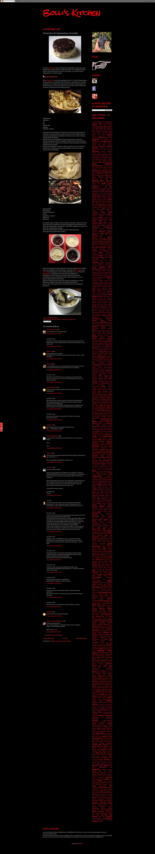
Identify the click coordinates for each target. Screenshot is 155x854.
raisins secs (104, 655)
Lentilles (94, 489)
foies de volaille (99, 353)
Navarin (100, 549)
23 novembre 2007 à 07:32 (54, 606)
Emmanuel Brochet (101, 314)
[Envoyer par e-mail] (44, 321)
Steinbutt (102, 743)
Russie (100, 684)
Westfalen (94, 806)
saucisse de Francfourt (105, 704)
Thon (98, 764)
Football (100, 354)
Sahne (98, 686)
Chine (105, 241)
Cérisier (105, 223)
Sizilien (108, 731)
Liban (98, 492)
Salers (110, 694)
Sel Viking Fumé (99, 726)
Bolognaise (109, 188)
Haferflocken (95, 397)
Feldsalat (94, 336)
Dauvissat (94, 293)
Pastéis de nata (103, 582)
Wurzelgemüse (108, 811)
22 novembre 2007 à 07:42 (53, 346)
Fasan (104, 333)
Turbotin (98, 782)
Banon (93, 159)
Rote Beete (102, 680)
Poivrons (95, 631)
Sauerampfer (102, 707)
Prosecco (101, 644)
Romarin (94, 676)
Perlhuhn (109, 598)
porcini (101, 636)
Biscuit (110, 175)
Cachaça (104, 207)
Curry (93, 290)
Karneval (110, 444)
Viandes (94, 791)
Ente (110, 315)
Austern (110, 152)
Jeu (97, 431)
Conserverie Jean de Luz (99, 265)
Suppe (98, 749)
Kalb (99, 439)
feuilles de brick (103, 340)
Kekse (105, 446)
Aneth (106, 138)
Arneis (104, 144)
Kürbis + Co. (108, 460)
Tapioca (94, 754)
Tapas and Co (101, 753)
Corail (99, 269)
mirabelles (95, 532)
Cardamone (109, 215)
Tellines (106, 757)
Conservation (108, 264)
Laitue (105, 473)
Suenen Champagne (103, 747)
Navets (105, 549)
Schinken (101, 715)
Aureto (105, 152)
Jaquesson (101, 426)
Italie (93, 418)
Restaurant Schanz (107, 662)
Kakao (110, 437)
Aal (111, 121)
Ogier (93, 559)
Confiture (95, 262)
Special (94, 738)
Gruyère (99, 392)
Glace (105, 380)
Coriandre (104, 269)
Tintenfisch (102, 767)
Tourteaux (95, 775)
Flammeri (94, 346)
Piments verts (100, 619)
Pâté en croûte (107, 586)
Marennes (106, 509)
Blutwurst (109, 182)
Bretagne (109, 198)
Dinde (102, 296)
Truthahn (109, 781)
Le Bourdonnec (103, 481)
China (101, 241)
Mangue (101, 506)
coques (94, 267)
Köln (110, 452)
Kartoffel (95, 446)
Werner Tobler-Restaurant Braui (102, 805)
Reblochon (104, 660)
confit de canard (106, 260)
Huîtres (105, 411)
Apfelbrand (99, 141)
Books (93, 190)
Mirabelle (109, 530)
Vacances (98, 784)
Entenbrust (95, 317)
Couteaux (100, 280)
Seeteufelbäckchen (96, 725)
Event (94, 330)
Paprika (109, 574)
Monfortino (100, 535)
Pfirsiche (109, 608)
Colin (93, 257)
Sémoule (104, 728)
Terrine (106, 759)
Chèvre (109, 238)
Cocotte (106, 255)
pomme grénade (97, 632)
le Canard (109, 481)
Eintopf (107, 310)
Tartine (110, 756)
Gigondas (105, 375)
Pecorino (105, 594)
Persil (100, 600)
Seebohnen (103, 722)
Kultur (104, 459)
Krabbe (98, 457)
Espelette (95, 327)
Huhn (100, 410)
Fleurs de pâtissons (103, 348)
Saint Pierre (98, 689)
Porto (110, 636)
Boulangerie (109, 191)
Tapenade (109, 753)
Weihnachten (95, 800)
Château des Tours (106, 234)
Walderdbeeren (101, 798)
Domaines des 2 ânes (98, 304)
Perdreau (109, 597)
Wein (101, 800)
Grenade (110, 388)
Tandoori (110, 751)
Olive (110, 561)
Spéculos (104, 738)
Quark (97, 648)
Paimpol (110, 569)
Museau (94, 548)
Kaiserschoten (103, 437)
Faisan (104, 331)
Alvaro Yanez (101, 134)
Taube (101, 757)
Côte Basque (104, 272)
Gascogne (105, 369)
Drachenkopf (100, 306)
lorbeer (94, 498)
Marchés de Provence (97, 509)
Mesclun (110, 522)
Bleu (107, 180)
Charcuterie (109, 228)
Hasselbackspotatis (104, 404)
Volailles (94, 797)
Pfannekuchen (101, 606)
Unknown (49, 351)
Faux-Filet (109, 333)
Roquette (101, 676)
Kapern (109, 443)
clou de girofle (104, 254)
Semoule (98, 728)
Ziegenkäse (104, 815)
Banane (110, 157)
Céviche (94, 225)
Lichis (107, 492)
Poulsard (94, 640)
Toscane (110, 772)
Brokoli (103, 201)
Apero (110, 139)
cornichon (98, 270)
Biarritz (103, 173)
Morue (99, 540)
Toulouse (99, 774)
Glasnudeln (101, 381)
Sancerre (103, 697)
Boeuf (104, 183)
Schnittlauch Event (98, 717)
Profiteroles (95, 644)
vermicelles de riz (97, 789)
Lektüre (94, 487)
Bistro (100, 177)
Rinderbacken (95, 668)
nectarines (100, 551)
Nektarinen (106, 551)
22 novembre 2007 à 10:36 (53, 508)
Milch (104, 529)
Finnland (94, 344)
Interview (97, 416)
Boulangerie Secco (97, 193)
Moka (93, 533)
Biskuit (94, 177)
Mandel (94, 505)
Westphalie (102, 806)
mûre (103, 546)
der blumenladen (102, 294)
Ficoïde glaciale (101, 341)
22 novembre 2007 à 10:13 (53, 495)
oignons (103, 559)
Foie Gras (103, 351)
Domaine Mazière (96, 302)
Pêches (110, 592)
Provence (109, 644)
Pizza (94, 626)
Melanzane (94, 519)
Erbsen (110, 320)
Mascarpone (96, 516)
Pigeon (103, 614)
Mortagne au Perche (107, 538)
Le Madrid (94, 482)
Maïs (106, 501)
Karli (106, 444)
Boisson (102, 185)
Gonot (98, 383)
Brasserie (100, 196)
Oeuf (110, 558)
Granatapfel (95, 386)
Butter (105, 205)
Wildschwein (95, 808)
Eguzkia (110, 309)
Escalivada (105, 325)
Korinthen (95, 455)
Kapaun (103, 443)
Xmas (93, 813)
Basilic (94, 164)
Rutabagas (109, 684)
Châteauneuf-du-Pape (97, 236)
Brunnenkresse (100, 204)
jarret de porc (96, 428)
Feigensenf (100, 335)
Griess (103, 389)
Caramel (94, 215)
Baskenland (96, 166)
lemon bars (100, 487)
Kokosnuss (106, 452)
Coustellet (94, 280)
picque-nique (95, 613)
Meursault (105, 525)
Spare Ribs (98, 736)
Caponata (104, 214)
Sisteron (103, 731)
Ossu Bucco (95, 567)
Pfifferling (94, 608)
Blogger (80, 843)
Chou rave (94, 246)
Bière (96, 175)
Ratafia (104, 657)
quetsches (106, 648)
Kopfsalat (103, 454)
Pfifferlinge (102, 608)
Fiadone (94, 341)
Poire (110, 626)
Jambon (94, 421)
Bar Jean (101, 159)
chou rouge (100, 246)
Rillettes (105, 667)
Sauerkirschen (95, 709)
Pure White (109, 647)
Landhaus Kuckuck (102, 474)
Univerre (110, 782)
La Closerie (109, 463)
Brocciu (94, 201)
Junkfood (107, 434)
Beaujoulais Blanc (107, 169)
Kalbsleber (94, 441)
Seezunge (105, 725)
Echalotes (104, 307)
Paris (99, 575)
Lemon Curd (108, 487)
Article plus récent (48, 638)
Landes (94, 474)
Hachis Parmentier (102, 396)
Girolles (110, 378)
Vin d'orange (106, 791)
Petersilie (106, 602)
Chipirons (109, 241)
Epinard (94, 320)
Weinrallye (95, 802)
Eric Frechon (103, 323)
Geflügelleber (108, 370)
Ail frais (97, 128)
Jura (111, 434)
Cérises (100, 223)
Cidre (100, 251)
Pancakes (94, 574)
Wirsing (110, 808)
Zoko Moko (102, 816)
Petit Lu (99, 603)
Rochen (99, 675)
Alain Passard (99, 129)
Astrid (56, 629)
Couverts (106, 280)
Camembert (95, 212)
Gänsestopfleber (108, 367)
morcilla (110, 537)
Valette (110, 784)
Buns (96, 205)
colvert (106, 257)
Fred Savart (95, 359)
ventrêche (94, 787)
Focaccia (110, 349)
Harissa (107, 402)
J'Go (105, 418)
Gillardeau (100, 376)
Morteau (94, 540)
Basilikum (108, 164)
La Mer (107, 469)
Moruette (103, 540)
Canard (103, 212)
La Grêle (98, 469)
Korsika (102, 455)
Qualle (93, 648)
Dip (105, 296)
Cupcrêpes (103, 288)
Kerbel (110, 446)
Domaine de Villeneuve (105, 298)
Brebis (99, 198)
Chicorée (94, 241)
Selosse (110, 726)
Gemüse (97, 372)
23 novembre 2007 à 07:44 (54, 616)
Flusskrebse (104, 349)
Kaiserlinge (95, 437)
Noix (102, 554)
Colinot (97, 257)
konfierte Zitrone (96, 454)
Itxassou (101, 418)
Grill (106, 389)
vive (107, 795)
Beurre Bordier (96, 173)
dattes (104, 291)
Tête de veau (102, 761)
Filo (100, 343)
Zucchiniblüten (107, 818)
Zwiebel (95, 821)
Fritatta (101, 361)
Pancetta (99, 574)
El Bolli (98, 312)
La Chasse (103, 463)
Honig (102, 408)
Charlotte (110, 230)
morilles (94, 538)
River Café (100, 672)
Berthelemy (109, 170)
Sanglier (94, 699)
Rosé (111, 676)
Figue (106, 341)
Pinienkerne (103, 621)
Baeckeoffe (94, 157)
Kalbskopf (109, 439)
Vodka (110, 795)
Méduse (102, 517)
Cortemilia (109, 270)
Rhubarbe (95, 665)
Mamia (104, 503)
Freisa (93, 361)
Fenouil (94, 338)
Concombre (95, 259)
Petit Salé (105, 603)
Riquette (103, 670)
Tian (111, 765)
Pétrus (93, 606)
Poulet (106, 639)
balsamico (105, 157)
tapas (93, 753)
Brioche (110, 199)
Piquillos (94, 622)
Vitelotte (102, 795)
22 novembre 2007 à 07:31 (53, 334)
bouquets (103, 194)
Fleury (110, 348)
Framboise (102, 358)
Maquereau (109, 506)
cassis (107, 219)
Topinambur (72, 319)
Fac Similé (98, 331)
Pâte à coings (99, 586)
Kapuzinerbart (95, 444)
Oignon (98, 559)
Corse (104, 270)
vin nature (97, 792)
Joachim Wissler (103, 431)
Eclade (93, 309)
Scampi (100, 712)
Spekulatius (109, 738)
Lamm (110, 473)
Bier (93, 175)
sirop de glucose (96, 731)
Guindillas (100, 394)
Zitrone (95, 816)
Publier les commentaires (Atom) (61, 641)
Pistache (100, 624)
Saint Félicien (104, 686)
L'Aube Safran (102, 462)
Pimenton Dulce (96, 618)
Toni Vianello (107, 771)
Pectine (110, 594)
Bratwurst (106, 196)
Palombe (110, 571)
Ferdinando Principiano (105, 338)
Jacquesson (109, 418)
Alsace (93, 134)
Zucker (93, 819)
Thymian (106, 765)
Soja (105, 733)
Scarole (110, 712)
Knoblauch (109, 451)
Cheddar (110, 236)
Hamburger (109, 397)
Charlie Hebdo (102, 230)
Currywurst (99, 289)
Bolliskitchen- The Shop (99, 188)
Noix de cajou (108, 554)
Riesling (94, 667)
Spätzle (110, 736)
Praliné (110, 640)
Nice (95, 553)
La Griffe (103, 469)
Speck (99, 738)
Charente (94, 230)
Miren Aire (100, 532)
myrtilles (103, 548)
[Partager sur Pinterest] (50, 321)
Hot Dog (107, 408)
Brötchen (98, 202)
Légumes (99, 484)
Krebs (100, 459)
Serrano (99, 730)
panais (110, 572)
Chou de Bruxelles (101, 244)
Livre (107, 497)
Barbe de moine (96, 160)
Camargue (109, 210)
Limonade (94, 495)
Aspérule (102, 148)
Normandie (105, 556)
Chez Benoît (100, 239)
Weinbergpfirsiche (107, 800)
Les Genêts (107, 489)
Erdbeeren (103, 322)
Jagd (93, 420)
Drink (105, 306)
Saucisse (95, 704)
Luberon (110, 498)
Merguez (100, 521)
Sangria (99, 699)
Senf (108, 728)
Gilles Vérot (108, 377)
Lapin (100, 478)
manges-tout (102, 505)
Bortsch (98, 190)
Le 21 (97, 481)
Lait (101, 473)
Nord (100, 556)
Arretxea (110, 144)
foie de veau (95, 351)
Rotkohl (94, 681)
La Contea (95, 465)
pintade (110, 621)
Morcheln (103, 537)
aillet (101, 128)
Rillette (99, 667)
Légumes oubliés (97, 486)
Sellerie (105, 726)
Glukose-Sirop (108, 381)
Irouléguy (103, 416)
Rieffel (110, 665)
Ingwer (107, 415)
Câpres (109, 214)
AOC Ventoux (104, 139)
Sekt (93, 726)
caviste (110, 220)
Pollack (105, 631)
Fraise (99, 356)
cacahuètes (95, 207)
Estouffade (103, 328)
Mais (103, 501)
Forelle (105, 354)
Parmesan (109, 577)
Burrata (100, 206)
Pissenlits (94, 624)
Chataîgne (102, 231)
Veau (110, 786)
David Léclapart (102, 293)
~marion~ (49, 467)
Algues (103, 133)
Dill (99, 296)
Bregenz (104, 198)
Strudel (94, 746)
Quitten (98, 652)
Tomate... (96, 769)
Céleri (100, 222)
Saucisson (94, 707)
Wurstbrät (101, 811)
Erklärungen (47, 273)
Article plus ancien (81, 638)
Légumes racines (107, 486)
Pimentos (104, 618)
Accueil (65, 638)
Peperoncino (95, 597)
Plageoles (98, 626)
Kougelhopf (109, 455)
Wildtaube (103, 808)
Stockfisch (105, 744)
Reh (111, 660)
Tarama (98, 754)
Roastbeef (98, 673)
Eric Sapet (94, 325)
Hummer (110, 411)
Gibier (100, 375)
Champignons (108, 227)
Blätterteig (109, 177)
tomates (104, 769)
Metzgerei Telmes (97, 525)
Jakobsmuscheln (106, 420)
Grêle (99, 388)
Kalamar (94, 439)
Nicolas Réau (106, 553)
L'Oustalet (108, 462)
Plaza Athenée (105, 626)
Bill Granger (101, 175)
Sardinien (99, 702)
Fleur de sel (101, 346)
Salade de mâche (106, 691)
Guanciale (104, 392)
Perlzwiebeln (95, 600)
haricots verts (100, 402)
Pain (93, 571)
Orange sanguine (101, 564)
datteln (99, 291)
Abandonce (95, 123)
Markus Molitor (108, 511)
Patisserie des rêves (97, 590)
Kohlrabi (101, 452)
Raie (111, 654)
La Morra (100, 471)
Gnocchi (94, 383)
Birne (106, 175)
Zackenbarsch (103, 813)
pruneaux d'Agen (96, 645)
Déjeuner (94, 294)
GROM (99, 391)
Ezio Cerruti (109, 330)
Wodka (102, 810)
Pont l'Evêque (99, 634)
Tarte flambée (108, 754)
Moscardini (109, 540)
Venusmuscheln (102, 787)
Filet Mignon (95, 343)
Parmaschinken (96, 577)
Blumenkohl (95, 182)
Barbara (48, 453)
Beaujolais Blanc (96, 169)
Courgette (108, 277)
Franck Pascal (108, 357)
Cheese (94, 238)
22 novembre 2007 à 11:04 (53, 531)
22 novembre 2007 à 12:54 (53, 559)
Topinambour (64, 319)
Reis (101, 662)
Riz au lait (108, 672)
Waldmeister (109, 798)
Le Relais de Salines (107, 482)
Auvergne (94, 154)
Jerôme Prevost (104, 429)
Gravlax (94, 388)
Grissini (94, 391)
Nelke (110, 551)
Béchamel (95, 170)
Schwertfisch (95, 722)
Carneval (94, 217)
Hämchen (94, 399)
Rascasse (99, 657)
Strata (110, 744)
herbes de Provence (105, 405)
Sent (111, 728)
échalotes (109, 307)
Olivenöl (94, 563)
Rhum (100, 665)
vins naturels (109, 794)
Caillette (98, 209)
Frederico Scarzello (107, 359)
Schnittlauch (108, 715)
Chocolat (101, 243)
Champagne (95, 227)
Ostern (105, 567)
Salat (102, 694)
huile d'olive (105, 410)
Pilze (110, 616)
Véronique (78, 270)
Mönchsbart (104, 533)
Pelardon (94, 595)
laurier (93, 481)
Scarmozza (105, 712)
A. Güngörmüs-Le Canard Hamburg (101, 121)
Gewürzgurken (102, 373)
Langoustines (97, 476)
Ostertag (110, 567)
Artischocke (102, 146)
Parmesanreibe (95, 579)
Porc (104, 634)
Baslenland (103, 165)
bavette (97, 167)
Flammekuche (108, 344)
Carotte (100, 217)
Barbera (110, 160)
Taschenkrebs (96, 757)
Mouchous (94, 543)
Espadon (110, 325)
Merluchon (95, 522)
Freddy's (100, 359)
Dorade (94, 306)
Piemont (103, 613)
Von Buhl (99, 797)
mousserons (102, 545)
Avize (98, 154)
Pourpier (102, 640)
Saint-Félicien (105, 689)
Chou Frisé (109, 244)
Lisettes (104, 497)
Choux (105, 247)
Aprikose (109, 141)
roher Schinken (107, 675)
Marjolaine (99, 511)
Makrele (99, 503)
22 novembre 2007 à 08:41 (53, 409)
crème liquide (95, 283)
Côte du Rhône (105, 273)
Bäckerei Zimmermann (102, 156)
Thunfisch (95, 765)
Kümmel (110, 459)
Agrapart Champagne (102, 126)
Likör (111, 493)
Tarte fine (102, 754)
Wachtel (94, 798)
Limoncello (101, 495)
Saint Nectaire (105, 687)
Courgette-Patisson (97, 278)
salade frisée (105, 692)
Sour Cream (103, 734)
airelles (109, 128)
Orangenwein (109, 564)
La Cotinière (102, 465)
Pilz (107, 616)
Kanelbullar (109, 441)
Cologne (101, 257)
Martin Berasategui (106, 514)
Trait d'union (102, 775)
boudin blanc (108, 190)
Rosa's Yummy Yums (52, 436)
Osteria (101, 567)
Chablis (99, 225)
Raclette (110, 652)
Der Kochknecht (51, 387)
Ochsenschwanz (104, 558)
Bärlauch (94, 162)
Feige (94, 335)
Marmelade (96, 513)
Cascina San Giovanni (98, 219)
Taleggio (104, 751)
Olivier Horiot (101, 562)
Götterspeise (101, 384)
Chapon (102, 228)
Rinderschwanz (96, 670)
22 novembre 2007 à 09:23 (54, 431)
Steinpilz (94, 744)
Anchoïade (94, 137)
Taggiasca (94, 751)
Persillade (104, 600)
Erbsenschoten (95, 322)
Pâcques (102, 569)
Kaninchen (95, 443)
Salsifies (94, 697)
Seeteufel (109, 723)
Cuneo (98, 288)
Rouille (94, 683)
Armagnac (109, 143)
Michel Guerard (102, 527)
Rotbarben (95, 679)
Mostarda (109, 541)
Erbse (102, 320)
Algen (99, 133)
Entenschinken (108, 317)
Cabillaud (109, 205)
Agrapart (94, 126)
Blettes (102, 180)
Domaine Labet (108, 301)
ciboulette (95, 251)
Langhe (110, 474)
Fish (103, 344)
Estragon (109, 328)
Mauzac (110, 516)
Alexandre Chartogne (101, 131)
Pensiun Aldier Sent (105, 595)
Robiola (94, 675)
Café (111, 207)
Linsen (94, 497)
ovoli (98, 569)
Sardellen (108, 701)
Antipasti (95, 139)
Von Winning (104, 797)
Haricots (104, 399)
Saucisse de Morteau (106, 705)
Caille (93, 209)
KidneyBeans (104, 447)
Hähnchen (102, 397)
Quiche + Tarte (105, 651)
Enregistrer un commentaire (53, 635)
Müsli (98, 548)
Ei (92, 311)
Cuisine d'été (105, 286)
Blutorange (103, 182)
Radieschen (102, 654)
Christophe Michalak (106, 249)
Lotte (98, 498)
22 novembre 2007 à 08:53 (54, 420)
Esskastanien (95, 328)
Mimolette (94, 530)
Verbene (110, 787)
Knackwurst (102, 451)
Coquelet (110, 265)
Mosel (99, 541)
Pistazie (106, 624)
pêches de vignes (97, 594)
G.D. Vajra (109, 365)
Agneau (94, 125)
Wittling (94, 810)
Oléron (106, 561)
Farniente (99, 333)
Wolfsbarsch (108, 810)
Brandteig (95, 196)
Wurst (94, 811)
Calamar (94, 210)
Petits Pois (96, 605)
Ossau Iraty (109, 566)
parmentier (51, 68)
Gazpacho (102, 370)
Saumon (99, 710)
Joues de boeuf (105, 433)
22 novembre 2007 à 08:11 (53, 370)
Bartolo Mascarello (107, 162)
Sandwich (109, 697)
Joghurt (110, 431)
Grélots (104, 388)
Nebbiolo (110, 549)
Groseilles (105, 391)
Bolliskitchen (109, 185)
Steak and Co (108, 741)
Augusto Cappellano (106, 151)
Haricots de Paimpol (101, 400)
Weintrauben (103, 802)
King (111, 447)
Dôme (105, 304)
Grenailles (94, 389)
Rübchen (98, 683)
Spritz (100, 740)
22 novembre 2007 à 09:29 (54, 448)
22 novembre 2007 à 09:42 (54, 462)
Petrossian (109, 605)
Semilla (94, 728)
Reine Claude (95, 662)
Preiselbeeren (95, 642)
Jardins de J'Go (108, 426)
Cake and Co (106, 209)
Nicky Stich (100, 553)
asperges (95, 148)
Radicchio (95, 654)
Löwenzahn (104, 498)
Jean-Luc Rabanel (96, 429)
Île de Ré (102, 415)
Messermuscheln (96, 524)
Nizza (111, 553)
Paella (106, 569)
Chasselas (94, 231)
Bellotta (104, 170)
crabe (110, 280)
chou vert (105, 246)
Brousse (104, 202)
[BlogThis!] (45, 321)
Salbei (106, 694)
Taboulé (110, 749)
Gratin (103, 386)
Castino (100, 220)
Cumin (94, 288)
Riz (104, 672)
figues (110, 341)
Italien (97, 418)
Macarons (103, 500)
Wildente (110, 806)
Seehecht (110, 722)
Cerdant (110, 222)
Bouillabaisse (102, 191)
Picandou (105, 611)
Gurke (110, 394)
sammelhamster (51, 329)
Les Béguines (101, 489)
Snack (97, 733)
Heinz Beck (95, 405)
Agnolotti (110, 125)
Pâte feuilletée (96, 587)
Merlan (106, 521)
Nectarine (94, 551)
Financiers (104, 343)
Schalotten (95, 713)
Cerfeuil (94, 223)
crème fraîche (108, 282)
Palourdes (95, 572)
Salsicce (110, 696)
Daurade (109, 291)
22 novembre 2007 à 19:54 (53, 583)
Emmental (109, 314)
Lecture (94, 484)
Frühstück (104, 364)
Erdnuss (110, 322)
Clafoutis (100, 252)
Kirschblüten (95, 449)
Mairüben (99, 501)
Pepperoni (103, 597)
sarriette (110, 702)
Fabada (93, 331)
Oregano (94, 566)
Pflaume (94, 610)
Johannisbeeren (96, 433)
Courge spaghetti (100, 277)
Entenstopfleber (97, 318)
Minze (105, 530)
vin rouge (109, 792)
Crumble (94, 286)
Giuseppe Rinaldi (97, 380)
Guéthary (110, 392)
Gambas (94, 367)
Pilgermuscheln (100, 616)
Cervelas (110, 223)
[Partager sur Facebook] (49, 321)
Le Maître (99, 482)
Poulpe (110, 639)
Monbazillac (98, 533)
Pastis (105, 584)
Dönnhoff (110, 304)
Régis (108, 660)
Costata (99, 272)
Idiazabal (94, 415)
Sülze (110, 747)
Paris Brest (108, 575)
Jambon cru (101, 421)
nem (93, 553)
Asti (106, 148)
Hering (93, 407)
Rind (110, 667)
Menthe (94, 521)
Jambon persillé (107, 425)
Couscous (109, 278)
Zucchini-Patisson (96, 818)
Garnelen (101, 369)
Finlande (110, 343)
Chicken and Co (107, 239)
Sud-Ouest (109, 746)
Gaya (97, 370)
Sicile (104, 730)
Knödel (94, 452)
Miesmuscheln (96, 529)
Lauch (110, 479)
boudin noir (95, 191)
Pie (100, 613)
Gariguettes (95, 369)
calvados (101, 210)
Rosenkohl (95, 678)
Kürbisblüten (95, 462)
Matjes (104, 516)
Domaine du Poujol (107, 299)
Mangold (94, 506)
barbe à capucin (108, 159)
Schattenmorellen (107, 713)
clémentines (95, 254)
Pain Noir (105, 571)
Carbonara (101, 215)
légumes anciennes (107, 484)
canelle (110, 212)
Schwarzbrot (95, 718)
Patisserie (103, 589)
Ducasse (110, 306)
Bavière (101, 167)
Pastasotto (95, 582)
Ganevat (100, 367)
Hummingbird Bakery (97, 413)
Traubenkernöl (95, 779)
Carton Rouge (108, 217)
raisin (98, 655)
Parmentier (50, 80)
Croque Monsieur (107, 285)
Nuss (97, 558)
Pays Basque (103, 592)
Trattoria (108, 777)
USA (93, 784)
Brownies (110, 202)
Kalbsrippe (102, 441)
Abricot (101, 123)
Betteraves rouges (102, 172)
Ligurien (107, 493)
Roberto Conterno (107, 673)
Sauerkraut (103, 709)
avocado (102, 154)
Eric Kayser (109, 323)
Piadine (99, 611)
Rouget (103, 681)
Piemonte (109, 613)
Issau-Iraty (109, 416)
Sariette (105, 702)
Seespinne (101, 723)
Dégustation (109, 293)
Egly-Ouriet (105, 309)
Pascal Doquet (107, 579)
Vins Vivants (95, 795)
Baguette (100, 157)
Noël (93, 554)
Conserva (100, 264)
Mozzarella (96, 546)
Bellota (100, 170)
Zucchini (109, 816)
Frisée (97, 361)
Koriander (109, 454)
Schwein (95, 720)
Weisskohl (109, 803)
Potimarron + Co (97, 639)
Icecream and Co (107, 413)
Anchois (101, 138)
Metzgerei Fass (107, 524)
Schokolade (109, 717)
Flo (47, 500)
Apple (104, 141)
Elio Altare (102, 312)
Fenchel (110, 336)
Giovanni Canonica (103, 378)
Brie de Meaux (103, 199)
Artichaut (95, 146)
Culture (110, 286)
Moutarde (109, 545)
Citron (105, 251)
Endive (99, 315)
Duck (93, 307)
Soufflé (93, 734)
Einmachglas (101, 310)
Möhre (109, 532)
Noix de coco (95, 556)
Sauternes (105, 710)
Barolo (99, 162)
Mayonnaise (95, 517)
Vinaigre (94, 794)
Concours (104, 259)
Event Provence (101, 330)
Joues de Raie (100, 434)
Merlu (110, 521)
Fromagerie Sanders (105, 362)
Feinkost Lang (108, 335)
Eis (111, 310)
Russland (104, 684)
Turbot (94, 782)
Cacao (100, 207)
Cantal (99, 214)
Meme (110, 519)
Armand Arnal (96, 144)
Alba (105, 129)
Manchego (109, 503)
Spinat (97, 740)
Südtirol (94, 747)
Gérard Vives (102, 372)
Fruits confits (102, 365)
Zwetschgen (109, 819)
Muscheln (109, 546)
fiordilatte (99, 344)
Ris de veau (108, 670)
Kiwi (107, 449)
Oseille (104, 566)
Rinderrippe (109, 668)
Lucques (99, 500)
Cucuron (99, 286)
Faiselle (108, 331)
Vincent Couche (101, 794)
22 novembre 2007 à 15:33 (53, 572)
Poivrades (109, 629)
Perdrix (94, 598)
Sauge (93, 710)
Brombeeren (109, 201)
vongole (110, 797)
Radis (107, 654)
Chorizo (106, 243)
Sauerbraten (109, 707)
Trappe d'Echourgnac (98, 777)
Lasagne (106, 479)
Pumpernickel (102, 647)
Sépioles (94, 730)
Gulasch (106, 394)
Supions (94, 749)
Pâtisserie (109, 589)
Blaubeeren (95, 180)
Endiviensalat (105, 315)
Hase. (110, 402)
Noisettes (97, 554)
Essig (110, 326)
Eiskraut (94, 312)
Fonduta (110, 353)
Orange (94, 564)
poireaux (99, 627)
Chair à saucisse (106, 225)
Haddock (109, 396)
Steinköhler (109, 743)
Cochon (100, 256)
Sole (107, 733)
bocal (98, 183)
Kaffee (99, 436)
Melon (100, 519)
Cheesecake (102, 238)
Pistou (110, 624)
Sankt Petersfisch (107, 699)
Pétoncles (103, 605)
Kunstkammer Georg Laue (98, 460)
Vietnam (98, 791)
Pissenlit (110, 622)
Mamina (48, 364)
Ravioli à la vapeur (102, 659)
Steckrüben (95, 743)
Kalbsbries (104, 439)
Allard (110, 133)
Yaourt (97, 813)
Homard (98, 408)
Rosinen (100, 678)
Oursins (94, 569)
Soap (102, 733)
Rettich (94, 663)
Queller (101, 648)
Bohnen (110, 183)
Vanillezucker (102, 786)
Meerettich (109, 517)
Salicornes (95, 696)
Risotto (94, 672)
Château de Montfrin (98, 233)
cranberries (95, 282)
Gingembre (94, 378)
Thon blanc (103, 764)
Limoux (106, 495)
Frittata (105, 361)
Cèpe (105, 222)
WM (98, 810)
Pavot (96, 592)
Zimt (110, 815)
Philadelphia (103, 610)
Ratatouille (109, 657)
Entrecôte (109, 318)
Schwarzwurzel (108, 718)
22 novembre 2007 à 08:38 (54, 393)
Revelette (100, 663)
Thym (101, 765)
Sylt (106, 749)
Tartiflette (103, 756)
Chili (98, 241)
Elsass (107, 312)
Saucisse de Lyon (96, 705)
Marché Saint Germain (105, 508)
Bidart (110, 173)
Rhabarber (109, 663)
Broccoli (99, 201)
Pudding (108, 645)
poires (103, 627)
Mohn (105, 532)
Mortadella (99, 538)
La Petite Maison (107, 471)
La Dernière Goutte (103, 466)
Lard (104, 478)
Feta (97, 340)
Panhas (104, 574)
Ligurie (102, 493)
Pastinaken (100, 584)
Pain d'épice (99, 571)
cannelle (94, 214)
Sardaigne (101, 701)
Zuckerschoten (101, 819)
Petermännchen (98, 602)
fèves (110, 340)
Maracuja (94, 508)
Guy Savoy (94, 396)
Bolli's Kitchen (72, 12)
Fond (106, 353)
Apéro (94, 141)
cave (105, 220)
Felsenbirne (102, 336)
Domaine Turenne (107, 302)
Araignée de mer (97, 143)
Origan (100, 566)
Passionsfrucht (96, 581)
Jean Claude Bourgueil (106, 428)
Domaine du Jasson (97, 299)
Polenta (101, 631)
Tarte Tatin (95, 756)
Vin (102, 791)
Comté (110, 257)
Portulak (102, 637)
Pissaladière (102, 622)
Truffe (106, 779)
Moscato (94, 541)
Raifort (93, 655)
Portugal (94, 637)
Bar (97, 159)
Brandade (109, 194)
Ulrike (45, 272)
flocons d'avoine (96, 349)
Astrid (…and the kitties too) (54, 621)
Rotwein (98, 681)
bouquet (110, 193)
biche (107, 173)
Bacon (110, 156)
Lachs (97, 473)
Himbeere (109, 407)
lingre (110, 495)
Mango (110, 505)
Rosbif (106, 676)
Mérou (102, 522)
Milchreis (110, 528)
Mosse (104, 541)
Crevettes (99, 285)
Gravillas (110, 386)
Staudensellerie (100, 741)
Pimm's (106, 619)
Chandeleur (95, 228)
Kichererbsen (95, 447)
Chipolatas (95, 243)
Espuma (103, 327)
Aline (107, 133)
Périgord (101, 598)
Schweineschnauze (107, 720)
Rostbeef (110, 678)
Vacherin (105, 784)
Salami (98, 694)
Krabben (103, 457)
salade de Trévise (97, 692)
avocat (106, 154)
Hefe (111, 404)
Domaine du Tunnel (97, 301)
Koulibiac (94, 457)
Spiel (93, 740)
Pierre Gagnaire (96, 614)
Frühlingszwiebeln (97, 364)
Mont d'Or (108, 535)
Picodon (110, 611)
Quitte (94, 652)
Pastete (110, 582)
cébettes (94, 222)
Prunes (103, 645)
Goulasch (110, 384)
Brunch (94, 204)
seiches (110, 725)
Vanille (94, 786)
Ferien (94, 340)
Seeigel (94, 723)
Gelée (93, 372)
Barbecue (104, 160)
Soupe (97, 734)
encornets (94, 315)
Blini (111, 180)
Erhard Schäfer (95, 323)
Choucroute (99, 247)
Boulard (105, 193)
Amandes (109, 134)
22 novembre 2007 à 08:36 (54, 382)
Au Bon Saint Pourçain (104, 149)
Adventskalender (108, 123)
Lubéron (94, 500)
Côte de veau (98, 273)
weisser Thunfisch (102, 803)
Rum (97, 684)
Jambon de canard (102, 423)
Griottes (110, 389)
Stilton (100, 744)
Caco (108, 207)
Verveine (110, 789)
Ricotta (105, 665)
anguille (110, 137)
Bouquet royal (96, 194)
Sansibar (94, 701)
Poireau (94, 627)
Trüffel (99, 781)
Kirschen (102, 449)
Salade (98, 691)
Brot (93, 202)
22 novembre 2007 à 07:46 (54, 359)
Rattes (94, 659)
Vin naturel (104, 792)
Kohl (97, 452)
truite (104, 781)
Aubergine (95, 151)
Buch (93, 205)
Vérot (105, 789)
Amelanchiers (102, 136)
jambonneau (95, 426)
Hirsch (93, 408)
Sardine (94, 702)
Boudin (58, 319)
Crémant (101, 282)
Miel (111, 527)
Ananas (110, 136)
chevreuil (94, 239)
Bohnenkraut (95, 185)
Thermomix (104, 762)
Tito (111, 767)
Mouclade (102, 543)
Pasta (109, 581)
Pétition (110, 603)
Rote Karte (109, 679)
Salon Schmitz (103, 696)
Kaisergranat (107, 436)
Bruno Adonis (108, 204)
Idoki (98, 415)
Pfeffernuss (109, 606)
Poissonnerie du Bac (98, 629)
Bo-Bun (94, 183)
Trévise (102, 779)
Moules (110, 543)
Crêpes (110, 283)
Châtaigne (109, 231)
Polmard (110, 631)
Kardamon (102, 444)
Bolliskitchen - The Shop (102, 187)
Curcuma (110, 288)
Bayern (105, 167)
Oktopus (100, 561)
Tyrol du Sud (104, 782)
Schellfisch (94, 715)
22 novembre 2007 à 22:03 (54, 597)
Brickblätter (95, 199)
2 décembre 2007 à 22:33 (53, 632)
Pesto (109, 600)
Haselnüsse (95, 404)
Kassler (101, 446)
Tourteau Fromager (107, 774)
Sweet (103, 749)
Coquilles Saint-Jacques (102, 268)
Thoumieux (109, 764)
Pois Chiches (109, 627)
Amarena (94, 136)
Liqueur (99, 497)
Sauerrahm (109, 709)
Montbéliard (95, 537)
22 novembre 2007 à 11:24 (53, 545)
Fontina (94, 354)
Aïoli (105, 128)
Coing (110, 256)
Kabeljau (94, 436)
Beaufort (110, 167)
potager (110, 637)
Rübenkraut (103, 683)
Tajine (99, 751)
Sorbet (110, 733)
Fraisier (96, 357)
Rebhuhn (98, 660)
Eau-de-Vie (98, 307)
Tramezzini (109, 775)
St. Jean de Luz (106, 740)
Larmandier (101, 479)
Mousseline (95, 545)
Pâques (94, 575)
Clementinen (109, 252)
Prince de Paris (106, 642)
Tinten (93, 767)
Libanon (103, 492)
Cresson (94, 285)
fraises (104, 356)
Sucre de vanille (101, 746)
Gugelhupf (94, 394)
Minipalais (100, 530)
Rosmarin (105, 678)
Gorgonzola (104, 383)
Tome (99, 771)
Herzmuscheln (100, 407)
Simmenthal (109, 730)
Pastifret (94, 584)
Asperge (109, 146)
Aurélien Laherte (97, 152)
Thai (108, 761)
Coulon (105, 275)
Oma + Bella (109, 562)
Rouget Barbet (108, 681)
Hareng (99, 399)
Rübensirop (109, 683)
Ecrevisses (98, 309)
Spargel (105, 736)
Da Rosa (105, 289)
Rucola (94, 684)
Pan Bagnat (103, 572)
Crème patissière (104, 283)
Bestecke (94, 172)
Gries (99, 389)
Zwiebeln (100, 821)
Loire (111, 497)
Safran (94, 686)
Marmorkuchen (108, 513)
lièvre (97, 493)
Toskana (94, 774)
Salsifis (99, 697)
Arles (104, 143)
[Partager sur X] (47, 321)
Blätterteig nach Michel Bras (102, 178)
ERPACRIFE (99, 325)
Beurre (110, 172)
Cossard (94, 272)
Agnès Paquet (102, 125)
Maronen (95, 514)
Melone (106, 519)
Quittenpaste (104, 652)
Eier (96, 310)
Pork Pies (106, 636)
